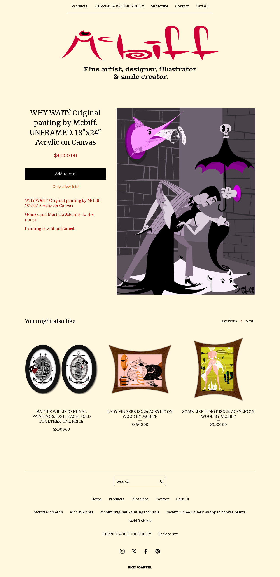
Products (79, 6)
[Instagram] (122, 551)
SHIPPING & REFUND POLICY (119, 6)
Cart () (202, 6)
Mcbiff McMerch (48, 512)
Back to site (168, 534)
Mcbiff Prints (81, 512)
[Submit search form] (161, 481)
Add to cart (65, 174)
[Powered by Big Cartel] (140, 567)
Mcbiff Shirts (140, 521)
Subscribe (159, 6)
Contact (182, 6)
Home (96, 499)
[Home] (140, 53)
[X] (134, 551)
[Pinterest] (158, 551)
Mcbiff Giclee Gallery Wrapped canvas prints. (206, 512)
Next (249, 321)
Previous (229, 321)
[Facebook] (146, 551)
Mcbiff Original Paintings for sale (129, 512)
